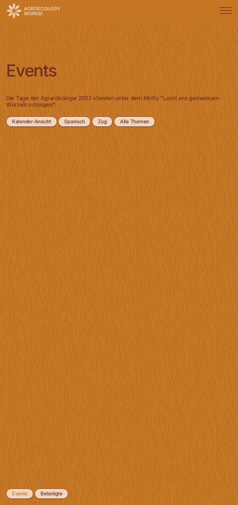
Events (19, 493)
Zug (102, 121)
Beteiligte (51, 493)
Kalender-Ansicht (31, 121)
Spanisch (74, 121)
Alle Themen (134, 121)
